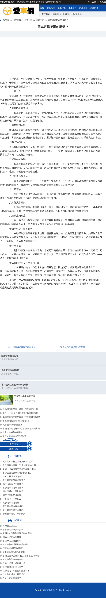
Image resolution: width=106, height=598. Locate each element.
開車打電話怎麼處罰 (12, 495)
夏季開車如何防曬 (11, 503)
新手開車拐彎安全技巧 (13, 510)
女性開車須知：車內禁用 (14, 514)
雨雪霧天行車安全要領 (13, 529)
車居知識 (13, 444)
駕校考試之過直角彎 (12, 541)
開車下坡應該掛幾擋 (12, 537)
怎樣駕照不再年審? (10, 370)
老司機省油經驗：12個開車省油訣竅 (19, 465)
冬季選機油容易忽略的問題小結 (17, 473)
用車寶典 (72, 8)
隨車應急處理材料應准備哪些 (16, 544)
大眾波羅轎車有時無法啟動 (15, 436)
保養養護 (77, 14)
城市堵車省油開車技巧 (13, 484)
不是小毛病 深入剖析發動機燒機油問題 (20, 413)
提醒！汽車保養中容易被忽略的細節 (19, 469)
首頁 (42, 8)
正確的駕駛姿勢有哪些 (13, 567)
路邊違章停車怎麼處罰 (25, 347)
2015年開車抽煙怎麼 (12, 476)
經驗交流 (40, 20)
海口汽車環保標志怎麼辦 (74, 347)
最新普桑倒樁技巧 (9, 356)
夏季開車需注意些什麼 (13, 506)
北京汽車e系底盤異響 (12, 432)
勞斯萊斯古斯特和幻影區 (14, 552)
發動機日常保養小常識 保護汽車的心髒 (20, 409)
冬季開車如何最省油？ (13, 488)
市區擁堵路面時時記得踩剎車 (16, 421)
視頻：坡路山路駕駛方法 (14, 563)
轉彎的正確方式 (10, 526)
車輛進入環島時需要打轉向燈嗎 (17, 533)
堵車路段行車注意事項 (13, 559)
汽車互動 (83, 8)
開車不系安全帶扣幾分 (13, 491)
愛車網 (6, 20)
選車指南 (51, 8)
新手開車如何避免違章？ (14, 480)
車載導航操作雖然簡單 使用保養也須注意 (21, 417)
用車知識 (28, 20)
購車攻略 (62, 8)
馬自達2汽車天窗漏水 (12, 425)
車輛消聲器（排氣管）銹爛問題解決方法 (21, 428)
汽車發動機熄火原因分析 (14, 574)
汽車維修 (94, 8)
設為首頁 (102, 2)
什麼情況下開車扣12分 (13, 499)
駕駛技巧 (67, 14)
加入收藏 (92, 2)
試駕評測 (57, 14)
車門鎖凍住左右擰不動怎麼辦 (14, 385)
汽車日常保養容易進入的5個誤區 (18, 461)
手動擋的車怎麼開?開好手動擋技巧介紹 (21, 556)
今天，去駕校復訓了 (12, 578)
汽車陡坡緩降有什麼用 (13, 548)
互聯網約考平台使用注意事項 (16, 571)
